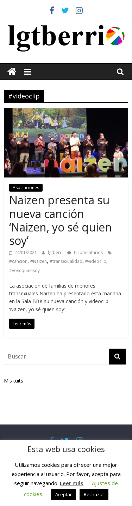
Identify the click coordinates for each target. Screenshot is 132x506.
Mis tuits (13, 380)
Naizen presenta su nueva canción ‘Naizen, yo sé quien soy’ (60, 220)
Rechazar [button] (94, 494)
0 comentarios (88, 252)
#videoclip (95, 261)
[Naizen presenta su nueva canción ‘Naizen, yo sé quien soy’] (66, 112)
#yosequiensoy (24, 270)
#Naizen (38, 261)
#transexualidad (66, 261)
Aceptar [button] (63, 494)
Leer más (71, 483)
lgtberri (56, 252)
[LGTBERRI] (12, 71)
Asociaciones (26, 188)
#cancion (18, 261)
